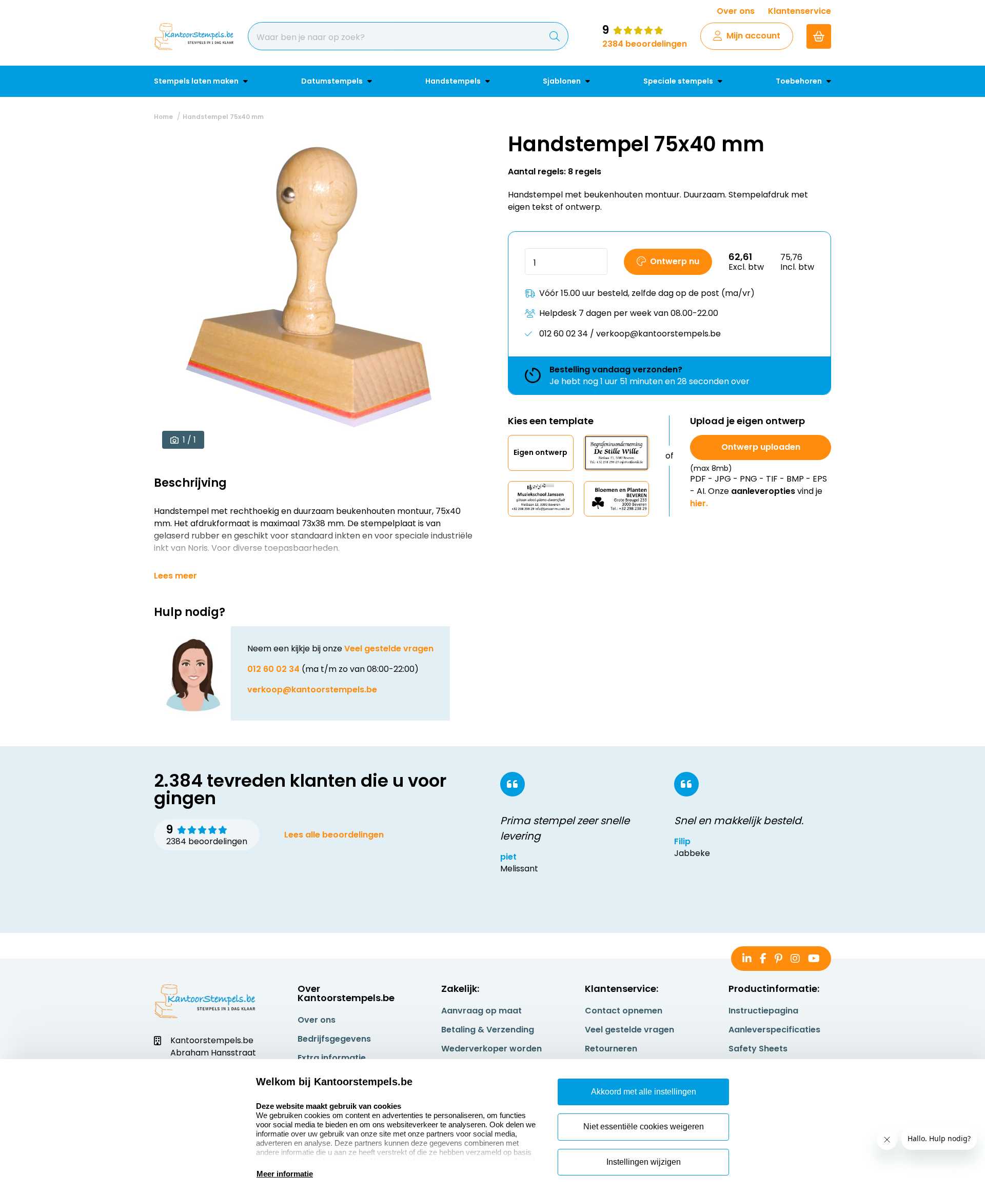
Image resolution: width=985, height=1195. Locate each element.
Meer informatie (285, 1173)
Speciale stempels (679, 81)
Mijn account (753, 36)
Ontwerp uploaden (760, 447)
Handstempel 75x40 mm (223, 116)
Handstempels (453, 81)
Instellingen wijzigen (643, 1162)
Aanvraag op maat (481, 1010)
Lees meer (175, 576)
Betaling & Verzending (487, 1029)
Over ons (736, 11)
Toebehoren (799, 81)
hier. (699, 503)
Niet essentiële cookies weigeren (643, 1126)
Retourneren (611, 1048)
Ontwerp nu (674, 261)
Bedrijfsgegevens (334, 1039)
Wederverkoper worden (491, 1048)
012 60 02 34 (273, 669)
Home (163, 116)
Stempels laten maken (197, 81)
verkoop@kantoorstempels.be (312, 689)
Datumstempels (332, 81)
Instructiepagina (763, 1010)
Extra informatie (332, 1058)
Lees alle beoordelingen (334, 835)
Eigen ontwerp (540, 452)
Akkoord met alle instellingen (643, 1091)
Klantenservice (799, 11)
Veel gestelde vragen (389, 648)
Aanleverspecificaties (774, 1029)
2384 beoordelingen (644, 44)
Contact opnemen (623, 1010)
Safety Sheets (757, 1048)
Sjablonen (562, 81)
